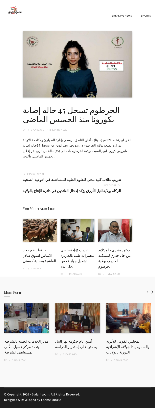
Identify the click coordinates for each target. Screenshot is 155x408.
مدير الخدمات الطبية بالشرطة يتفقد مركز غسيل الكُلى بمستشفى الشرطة (26, 347)
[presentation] (147, 292)
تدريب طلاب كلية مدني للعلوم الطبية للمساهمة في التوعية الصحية (72, 179)
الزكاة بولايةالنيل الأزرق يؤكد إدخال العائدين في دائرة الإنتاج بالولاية (72, 190)
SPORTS (146, 15)
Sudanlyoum (41, 394)
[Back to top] (151, 404)
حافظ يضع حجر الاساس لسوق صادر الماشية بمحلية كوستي (39, 255)
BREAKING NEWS (122, 15)
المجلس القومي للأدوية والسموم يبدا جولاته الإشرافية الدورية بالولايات (128, 347)
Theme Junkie (51, 400)
